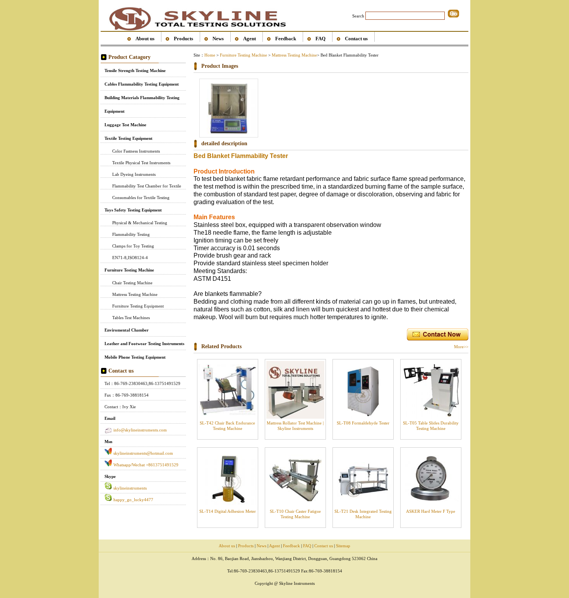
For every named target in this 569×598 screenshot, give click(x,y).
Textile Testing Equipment (129, 138)
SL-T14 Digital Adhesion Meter (227, 511)
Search (358, 16)
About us (144, 38)
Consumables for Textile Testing (141, 197)
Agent (249, 38)
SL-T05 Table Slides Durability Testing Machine (431, 425)
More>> (461, 346)
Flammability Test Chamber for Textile (146, 186)
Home (209, 55)
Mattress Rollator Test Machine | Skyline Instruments (295, 425)
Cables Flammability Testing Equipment (142, 84)
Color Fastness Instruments (136, 151)
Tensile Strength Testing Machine (135, 70)
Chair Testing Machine (132, 282)
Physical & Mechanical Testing (139, 222)
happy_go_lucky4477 (133, 499)
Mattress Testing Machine (135, 294)
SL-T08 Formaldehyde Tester (363, 423)
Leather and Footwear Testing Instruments (144, 343)
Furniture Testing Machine (129, 270)
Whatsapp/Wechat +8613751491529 (145, 464)
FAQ (320, 38)
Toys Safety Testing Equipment (133, 210)
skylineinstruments (130, 488)
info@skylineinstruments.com (140, 430)
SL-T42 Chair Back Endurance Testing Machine (227, 425)
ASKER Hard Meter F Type (430, 511)
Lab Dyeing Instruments (134, 174)
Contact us (356, 38)
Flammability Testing (131, 234)
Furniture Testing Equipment (138, 306)
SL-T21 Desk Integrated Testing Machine (363, 514)
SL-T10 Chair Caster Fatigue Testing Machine (295, 514)
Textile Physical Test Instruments (141, 162)
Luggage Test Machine (125, 124)
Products (183, 38)
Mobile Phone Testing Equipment (135, 357)
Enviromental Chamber (127, 330)
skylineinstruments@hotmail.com (143, 453)
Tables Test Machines (131, 317)
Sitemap (343, 545)
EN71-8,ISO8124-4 (130, 257)
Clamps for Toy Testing (133, 246)
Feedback (285, 38)
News (218, 38)
